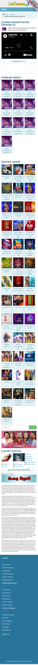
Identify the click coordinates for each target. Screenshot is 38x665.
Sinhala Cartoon (7, 605)
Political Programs (8, 574)
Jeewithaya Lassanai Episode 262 (29, 346)
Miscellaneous (6, 630)
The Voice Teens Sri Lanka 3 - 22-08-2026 (18, 272)
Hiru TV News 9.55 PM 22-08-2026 (18, 234)
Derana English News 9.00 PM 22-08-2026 (18, 178)
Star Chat (5, 618)
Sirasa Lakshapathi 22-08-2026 (30, 253)
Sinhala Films (6, 590)
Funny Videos (6, 596)
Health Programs (7, 580)
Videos (12, 14)
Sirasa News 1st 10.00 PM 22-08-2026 (7, 234)
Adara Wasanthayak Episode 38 (6, 113)
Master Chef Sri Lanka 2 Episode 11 (18, 290)
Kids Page (5, 627)
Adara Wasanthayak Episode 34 (18, 131)
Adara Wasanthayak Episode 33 (29, 131)
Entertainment (6, 599)
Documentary (6, 571)
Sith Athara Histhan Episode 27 (29, 384)
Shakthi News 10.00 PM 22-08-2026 (30, 216)
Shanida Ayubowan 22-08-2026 (30, 272)
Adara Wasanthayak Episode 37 (18, 113)
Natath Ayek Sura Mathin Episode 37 (18, 402)
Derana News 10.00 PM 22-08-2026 (30, 234)
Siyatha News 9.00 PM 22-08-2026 (18, 253)
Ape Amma (18, 307)
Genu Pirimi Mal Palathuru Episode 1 (6, 197)
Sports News (6, 565)
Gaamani (6, 382)
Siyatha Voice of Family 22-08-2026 (29, 197)
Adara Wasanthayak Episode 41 (6, 94)
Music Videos (6, 593)
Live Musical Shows (8, 615)
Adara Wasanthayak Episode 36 (29, 113)
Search (32, 427)
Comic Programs (7, 602)
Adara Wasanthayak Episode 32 (6, 150)
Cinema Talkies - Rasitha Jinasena (18, 328)
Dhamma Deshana (8, 568)
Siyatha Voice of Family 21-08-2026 (6, 216)
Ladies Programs (7, 577)
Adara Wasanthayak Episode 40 (18, 94)
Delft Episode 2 (7, 307)
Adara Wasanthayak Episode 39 (29, 94)
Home (6, 14)
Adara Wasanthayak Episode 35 (6, 131)
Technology (6, 624)
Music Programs (7, 621)
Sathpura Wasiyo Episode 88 (18, 346)
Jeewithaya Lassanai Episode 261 (6, 365)
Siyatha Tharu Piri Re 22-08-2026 (30, 178)
